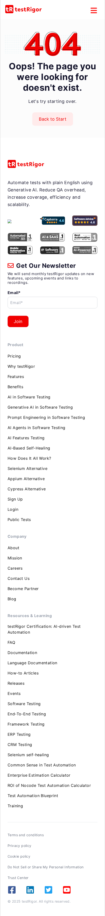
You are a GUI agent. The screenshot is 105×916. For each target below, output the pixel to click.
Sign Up (15, 499)
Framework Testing (26, 724)
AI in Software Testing (29, 397)
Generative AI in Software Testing (40, 407)
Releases (16, 683)
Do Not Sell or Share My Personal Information (46, 867)
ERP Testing (19, 734)
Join (18, 321)
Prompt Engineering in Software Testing (46, 417)
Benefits (15, 386)
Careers (15, 568)
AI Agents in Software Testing (36, 427)
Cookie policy (19, 856)
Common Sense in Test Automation (42, 765)
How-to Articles (23, 673)
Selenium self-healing (28, 754)
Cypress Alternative (27, 488)
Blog (12, 598)
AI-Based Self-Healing (29, 448)
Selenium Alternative (27, 468)
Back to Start (52, 119)
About (13, 547)
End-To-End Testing (27, 713)
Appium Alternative (26, 478)
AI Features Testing (26, 437)
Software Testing (24, 703)
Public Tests (19, 519)
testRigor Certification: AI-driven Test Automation (44, 629)
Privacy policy (20, 846)
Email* (14, 292)
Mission (15, 558)
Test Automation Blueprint (33, 795)
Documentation (22, 652)
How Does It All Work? (29, 458)
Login (13, 509)
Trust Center (18, 878)
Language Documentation (32, 662)
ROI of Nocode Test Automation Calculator (49, 785)
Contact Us (19, 578)
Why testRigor (21, 366)
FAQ (11, 642)
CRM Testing (20, 744)
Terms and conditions (26, 835)
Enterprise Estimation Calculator (39, 775)
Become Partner (23, 588)
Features (16, 376)
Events (14, 693)
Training (15, 805)
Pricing (14, 356)
